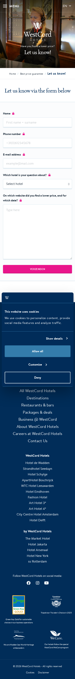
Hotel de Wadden (37, 463)
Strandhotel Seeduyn (37, 469)
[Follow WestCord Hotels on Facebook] (28, 583)
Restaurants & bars (37, 405)
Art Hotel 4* (37, 509)
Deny (37, 377)
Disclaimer (43, 672)
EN (65, 6)
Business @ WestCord (37, 419)
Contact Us (37, 440)
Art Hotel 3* (37, 503)
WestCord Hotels (31, 666)
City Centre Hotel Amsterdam (37, 514)
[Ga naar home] (37, 31)
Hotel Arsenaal (37, 550)
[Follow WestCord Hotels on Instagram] (37, 583)
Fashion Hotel (37, 497)
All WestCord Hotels (37, 390)
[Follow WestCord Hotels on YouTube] (46, 583)
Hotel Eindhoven (37, 491)
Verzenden (37, 269)
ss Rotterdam (37, 561)
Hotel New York (37, 556)
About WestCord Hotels (38, 426)
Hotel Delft (37, 520)
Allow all (37, 351)
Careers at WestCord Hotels (37, 433)
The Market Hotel (37, 538)
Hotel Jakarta (37, 544)
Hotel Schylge (37, 474)
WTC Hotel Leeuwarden (37, 486)
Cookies (30, 672)
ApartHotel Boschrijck (37, 480)
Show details (54, 338)
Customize (35, 364)
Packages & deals (37, 412)
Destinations (38, 398)
